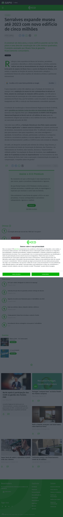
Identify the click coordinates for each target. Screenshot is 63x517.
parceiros (16, 249)
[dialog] (31, 258)
